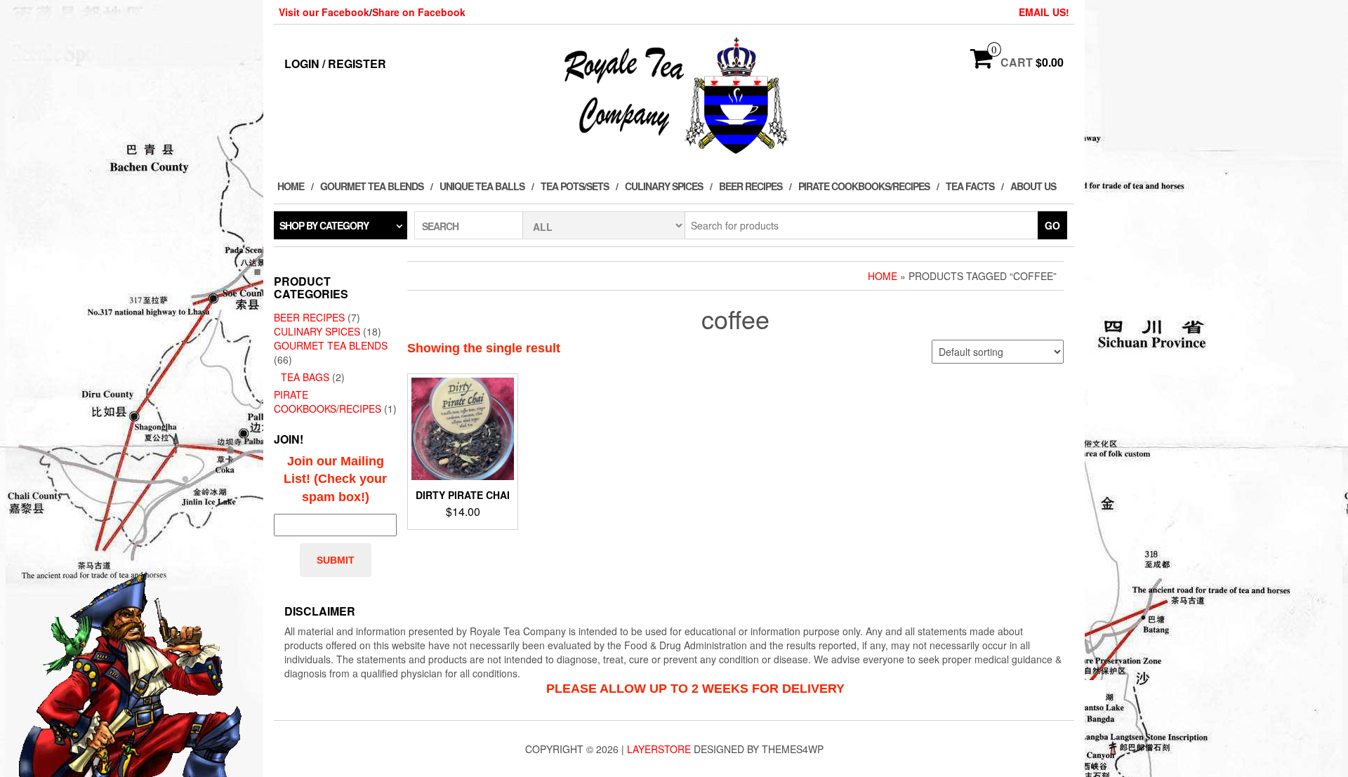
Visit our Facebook (324, 12)
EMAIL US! (1044, 12)
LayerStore (659, 749)
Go (1052, 225)
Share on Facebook (418, 12)
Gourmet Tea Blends (371, 186)
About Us (1033, 186)
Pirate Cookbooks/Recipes (864, 186)
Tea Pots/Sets (575, 186)
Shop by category (324, 225)
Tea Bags (305, 377)
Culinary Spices (664, 186)
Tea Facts (970, 186)
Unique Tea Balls (482, 186)
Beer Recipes (750, 186)
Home (290, 186)
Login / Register (335, 63)
